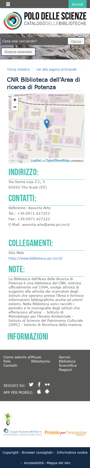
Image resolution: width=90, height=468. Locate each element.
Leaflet (36, 160)
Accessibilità (34, 463)
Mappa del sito (58, 463)
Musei (36, 357)
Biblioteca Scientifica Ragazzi (68, 365)
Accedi (77, 4)
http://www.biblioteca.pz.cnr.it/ (36, 258)
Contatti (10, 365)
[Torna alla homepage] (12, 21)
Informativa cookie (72, 452)
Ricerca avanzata (18, 52)
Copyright (11, 452)
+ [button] (14, 100)
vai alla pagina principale (56, 69)
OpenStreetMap (57, 160)
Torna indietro (18, 69)
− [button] (14, 107)
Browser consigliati (37, 452)
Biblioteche (40, 361)
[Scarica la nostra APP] (39, 391)
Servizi (64, 357)
